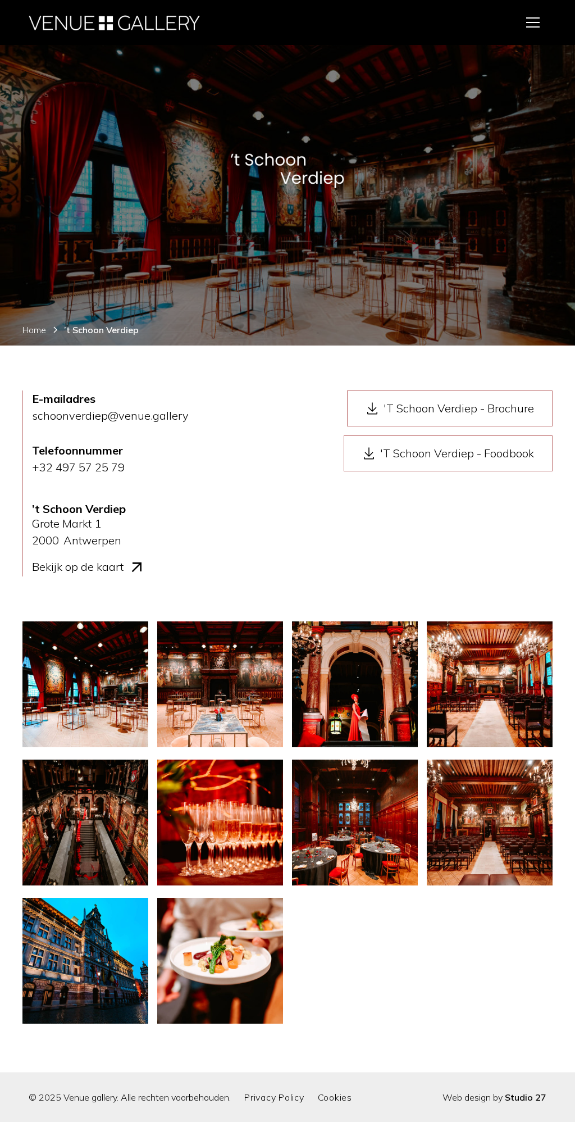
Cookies (335, 1097)
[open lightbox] (85, 686)
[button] (532, 22)
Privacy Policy (274, 1097)
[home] (114, 22)
